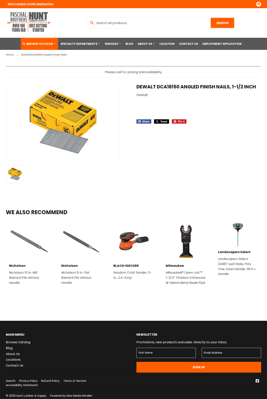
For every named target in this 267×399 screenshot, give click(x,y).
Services (112, 44)
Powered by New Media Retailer (71, 396)
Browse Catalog (40, 44)
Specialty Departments (79, 44)
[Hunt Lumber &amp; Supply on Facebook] (257, 381)
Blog (129, 44)
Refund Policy (50, 381)
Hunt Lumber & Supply (31, 396)
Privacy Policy (28, 381)
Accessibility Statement (22, 385)
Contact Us (188, 44)
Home (10, 55)
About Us (145, 44)
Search (225, 23)
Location (167, 44)
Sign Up (199, 367)
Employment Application (222, 44)
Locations (13, 359)
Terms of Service (74, 381)
